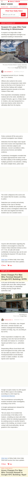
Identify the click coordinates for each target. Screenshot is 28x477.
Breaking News (4, 6)
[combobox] (10, 14)
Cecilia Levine (7, 319)
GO (23, 14)
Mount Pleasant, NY (8, 23)
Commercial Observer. (8, 396)
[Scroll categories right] (27, 7)
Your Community (14, 6)
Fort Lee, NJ (5, 271)
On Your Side (23, 6)
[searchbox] (12, 14)
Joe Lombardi (7, 71)
